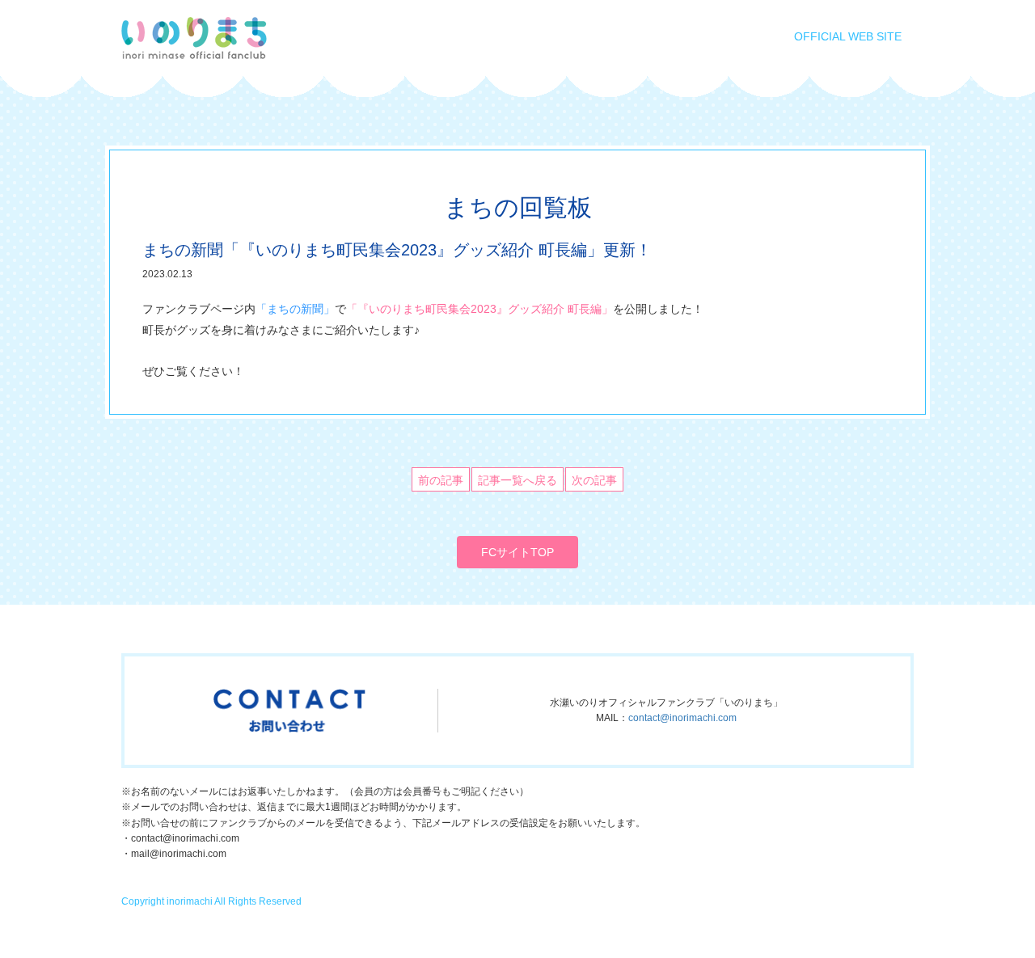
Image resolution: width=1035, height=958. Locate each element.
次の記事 (594, 480)
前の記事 (440, 480)
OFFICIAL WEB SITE (848, 36)
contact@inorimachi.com (682, 718)
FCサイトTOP (517, 552)
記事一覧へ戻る (517, 480)
